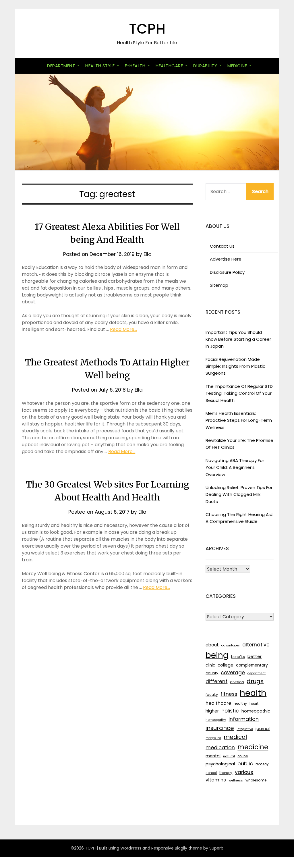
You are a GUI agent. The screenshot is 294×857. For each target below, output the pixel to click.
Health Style (100, 66)
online (242, 756)
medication (220, 747)
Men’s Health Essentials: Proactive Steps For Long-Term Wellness (239, 420)
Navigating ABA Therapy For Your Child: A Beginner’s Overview (235, 467)
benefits (238, 656)
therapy (225, 773)
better (254, 656)
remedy (262, 764)
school (211, 773)
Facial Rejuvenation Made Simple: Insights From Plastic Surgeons (235, 366)
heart (253, 703)
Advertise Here (225, 259)
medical (235, 737)
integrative (245, 729)
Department (61, 66)
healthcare (218, 703)
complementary (252, 665)
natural (229, 756)
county (212, 673)
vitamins (216, 780)
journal (263, 728)
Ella (148, 254)
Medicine (237, 66)
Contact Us (222, 246)
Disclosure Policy (227, 272)
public (245, 763)
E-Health (135, 66)
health (253, 693)
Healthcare (169, 66)
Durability (205, 66)
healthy (240, 703)
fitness (228, 694)
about (212, 645)
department (256, 673)
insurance (220, 728)
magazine (213, 738)
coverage (233, 672)
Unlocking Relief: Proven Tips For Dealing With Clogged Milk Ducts (239, 494)
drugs (255, 681)
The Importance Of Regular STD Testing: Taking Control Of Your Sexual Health (239, 393)
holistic (230, 710)
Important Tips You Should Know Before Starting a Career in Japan (238, 339)
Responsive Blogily (169, 848)
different (216, 681)
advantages (230, 645)
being (217, 655)
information (244, 719)
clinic (210, 665)
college (225, 665)
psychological (220, 764)
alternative (256, 644)
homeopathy (216, 719)
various (244, 772)
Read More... (123, 329)
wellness (236, 780)
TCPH (147, 28)
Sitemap (219, 285)
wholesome (255, 780)
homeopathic (255, 711)
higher (212, 711)
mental (213, 756)
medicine (252, 747)
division (237, 682)
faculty (212, 694)
